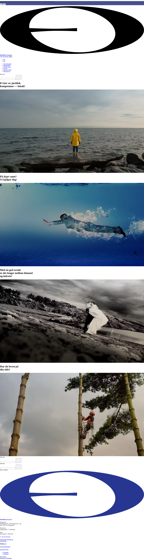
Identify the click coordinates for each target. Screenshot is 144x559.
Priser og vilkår (7, 70)
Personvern (3, 556)
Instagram (5, 554)
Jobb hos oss (6, 71)
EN (4, 59)
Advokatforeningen (5, 546)
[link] (4, 56)
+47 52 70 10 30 (5, 536)
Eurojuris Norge (4, 549)
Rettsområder (6, 65)
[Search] (18, 77)
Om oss (5, 68)
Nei (4, 4)
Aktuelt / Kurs (7, 67)
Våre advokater (7, 64)
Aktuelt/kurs (3, 541)
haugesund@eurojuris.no (6, 539)
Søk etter (2, 74)
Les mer (52, 1)
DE (4, 61)
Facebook (5, 552)
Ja (1, 4)
